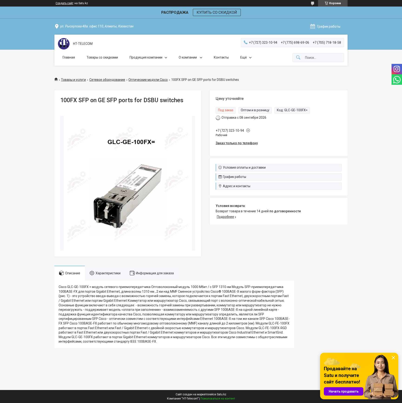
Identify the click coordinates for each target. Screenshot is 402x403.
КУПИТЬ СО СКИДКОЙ (217, 12)
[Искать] (298, 57)
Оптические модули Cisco (148, 80)
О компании (188, 57)
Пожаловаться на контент (218, 398)
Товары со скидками (102, 57)
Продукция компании (146, 57)
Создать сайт (64, 3)
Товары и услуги (73, 80)
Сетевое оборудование (107, 80)
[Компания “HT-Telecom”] (64, 43)
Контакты (221, 57)
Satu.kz (221, 394)
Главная (69, 57)
